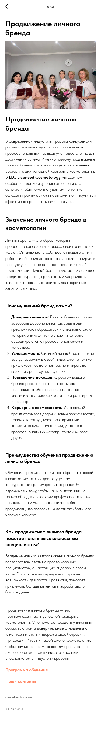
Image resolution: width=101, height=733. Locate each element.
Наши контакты (20, 681)
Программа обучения (26, 669)
